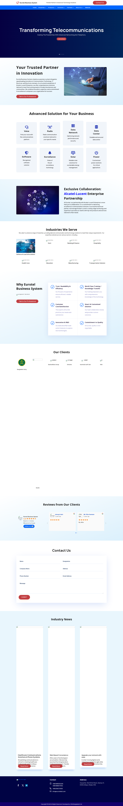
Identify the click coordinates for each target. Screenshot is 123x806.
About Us (79, 7)
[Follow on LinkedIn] (26, 785)
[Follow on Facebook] (18, 785)
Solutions (60, 7)
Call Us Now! (61, 39)
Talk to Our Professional (27, 96)
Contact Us (100, 3)
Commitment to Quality (94, 322)
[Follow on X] (23, 785)
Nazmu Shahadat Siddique (91, 514)
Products (51, 7)
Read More (24, 766)
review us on (28, 526)
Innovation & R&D (62, 322)
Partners (69, 7)
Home (34, 7)
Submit (24, 597)
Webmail (87, 7)
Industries (41, 7)
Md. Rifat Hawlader (60, 514)
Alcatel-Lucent (75, 194)
